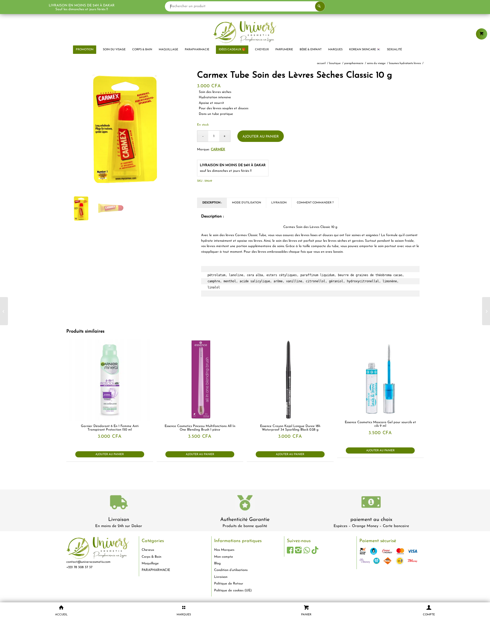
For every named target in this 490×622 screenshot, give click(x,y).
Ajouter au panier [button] (109, 454)
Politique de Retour (228, 583)
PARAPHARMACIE (156, 570)
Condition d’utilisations (231, 570)
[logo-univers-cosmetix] (245, 31)
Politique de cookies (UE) (233, 590)
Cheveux (148, 550)
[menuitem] (85, 49)
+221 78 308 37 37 (79, 567)
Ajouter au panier (260, 137)
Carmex (218, 149)
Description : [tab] (212, 202)
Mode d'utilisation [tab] (246, 202)
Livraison (118, 519)
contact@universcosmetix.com (88, 562)
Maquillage (150, 563)
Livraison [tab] (279, 202)
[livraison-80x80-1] (118, 503)
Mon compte (223, 556)
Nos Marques (224, 550)
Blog (217, 563)
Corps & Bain (151, 556)
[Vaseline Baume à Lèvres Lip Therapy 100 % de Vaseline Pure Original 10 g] (4, 311)
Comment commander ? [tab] (315, 202)
